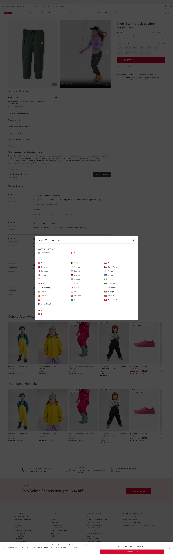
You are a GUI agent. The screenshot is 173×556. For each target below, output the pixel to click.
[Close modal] (133, 240)
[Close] (170, 548)
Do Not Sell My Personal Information (132, 546)
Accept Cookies (132, 552)
